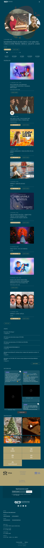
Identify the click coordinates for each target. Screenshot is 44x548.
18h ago (14, 409)
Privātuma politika (19, 542)
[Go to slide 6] (14, 52)
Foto (13, 457)
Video (31, 457)
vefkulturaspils (10, 409)
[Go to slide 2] (6, 52)
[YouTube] (23, 506)
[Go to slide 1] (4, 52)
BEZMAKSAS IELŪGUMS (15, 222)
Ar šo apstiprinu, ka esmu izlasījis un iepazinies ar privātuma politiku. (22, 494)
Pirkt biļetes (7, 47)
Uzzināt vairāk (15, 47)
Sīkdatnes (26, 542)
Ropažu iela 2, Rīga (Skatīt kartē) (9, 512)
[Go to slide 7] (16, 52)
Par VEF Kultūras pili (13, 464)
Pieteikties (29, 491)
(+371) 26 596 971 (15, 516)
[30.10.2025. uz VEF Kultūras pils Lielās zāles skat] (31, 426)
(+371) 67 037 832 (6, 516)
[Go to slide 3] (9, 52)
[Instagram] (21, 506)
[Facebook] (18, 506)
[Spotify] (26, 506)
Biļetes (31, 451)
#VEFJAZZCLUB (13, 381)
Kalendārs (13, 451)
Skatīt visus (7, 323)
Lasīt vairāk (35, 363)
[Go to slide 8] (18, 52)
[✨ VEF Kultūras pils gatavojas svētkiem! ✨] (13, 426)
